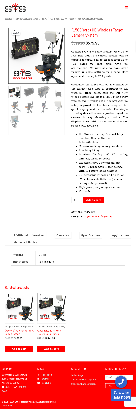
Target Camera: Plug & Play (30, 18)
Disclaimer (7, 405)
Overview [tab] (63, 235)
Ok (110, 385)
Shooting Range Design (83, 383)
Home (8, 18)
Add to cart (93, 200)
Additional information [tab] (29, 235)
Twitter (45, 378)
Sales (8, 386)
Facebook (47, 374)
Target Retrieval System (84, 379)
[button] (59, 33)
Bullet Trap (77, 375)
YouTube (46, 382)
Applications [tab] (120, 235)
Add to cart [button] (19, 348)
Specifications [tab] (90, 235)
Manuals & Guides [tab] (25, 242)
